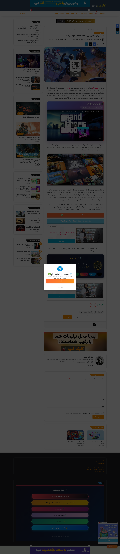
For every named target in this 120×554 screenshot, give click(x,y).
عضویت (60, 281)
